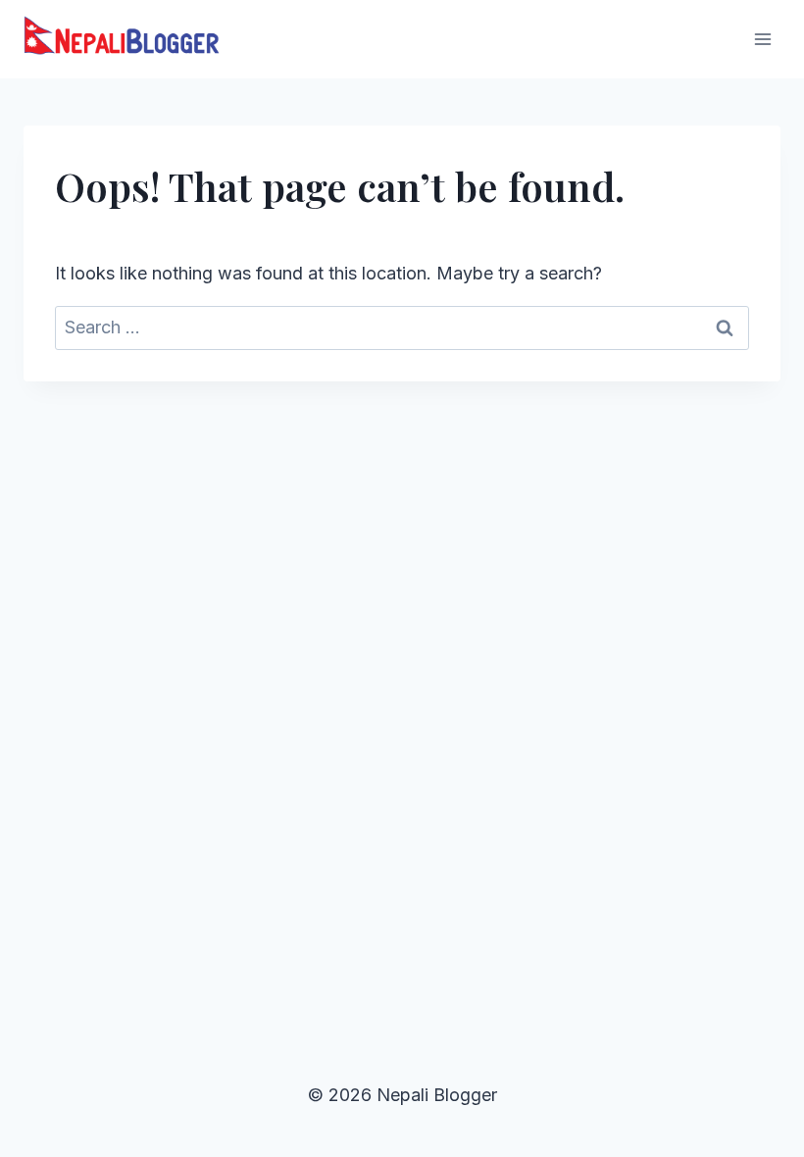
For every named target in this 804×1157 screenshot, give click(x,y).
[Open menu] (762, 39)
